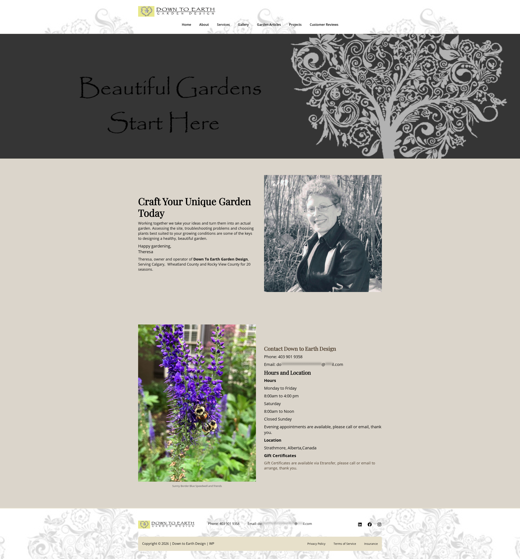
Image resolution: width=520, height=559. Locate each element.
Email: (303, 364)
